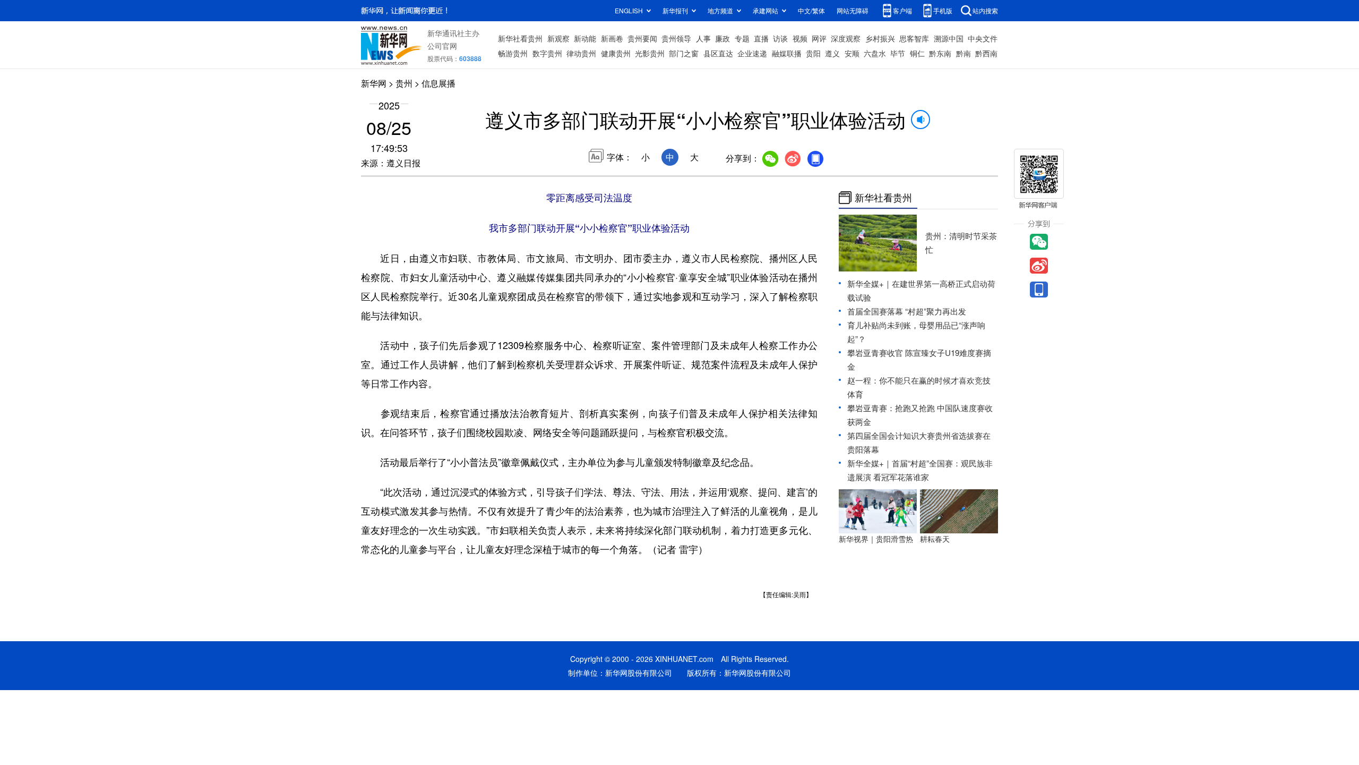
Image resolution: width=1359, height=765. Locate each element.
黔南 (963, 53)
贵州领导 (676, 38)
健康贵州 (616, 53)
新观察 (558, 38)
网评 (819, 38)
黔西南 (986, 53)
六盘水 (875, 53)
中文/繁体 (811, 10)
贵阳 (813, 53)
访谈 (780, 38)
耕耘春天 (935, 538)
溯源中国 (949, 38)
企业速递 (752, 53)
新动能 (585, 38)
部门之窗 (684, 53)
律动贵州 (581, 53)
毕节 (897, 53)
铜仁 (917, 53)
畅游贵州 (513, 53)
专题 (742, 38)
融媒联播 (787, 53)
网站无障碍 (852, 10)
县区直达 (718, 53)
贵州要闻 (642, 38)
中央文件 (982, 38)
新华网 (373, 83)
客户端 (902, 10)
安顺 (852, 53)
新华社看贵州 (520, 38)
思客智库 (914, 38)
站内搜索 (985, 10)
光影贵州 (650, 53)
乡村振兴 (880, 38)
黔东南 (940, 53)
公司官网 (442, 45)
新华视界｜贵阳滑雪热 (876, 538)
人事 (703, 38)
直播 (761, 38)
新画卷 (612, 38)
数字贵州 (547, 53)
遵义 (832, 53)
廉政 (722, 38)
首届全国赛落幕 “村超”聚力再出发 (906, 311)
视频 (800, 38)
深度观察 (846, 38)
